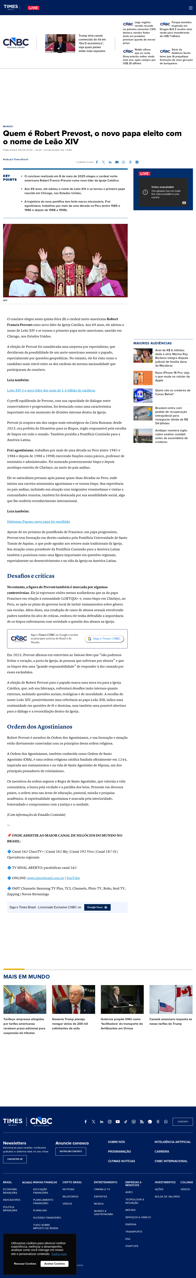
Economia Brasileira (10, 1191)
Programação (119, 1151)
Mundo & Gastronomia (103, 1212)
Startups (131, 1246)
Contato (183, 1121)
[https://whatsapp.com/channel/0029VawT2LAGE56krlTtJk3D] (166, 1122)
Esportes (100, 1196)
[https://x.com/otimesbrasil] (93, 1122)
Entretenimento (105, 1182)
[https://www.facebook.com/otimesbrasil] (85, 1122)
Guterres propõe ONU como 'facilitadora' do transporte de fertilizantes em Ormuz (122, 1023)
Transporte (133, 1231)
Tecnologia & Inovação (134, 1201)
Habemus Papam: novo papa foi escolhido (38, 522)
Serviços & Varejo (138, 1217)
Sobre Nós (116, 1142)
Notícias (68, 1189)
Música (99, 1203)
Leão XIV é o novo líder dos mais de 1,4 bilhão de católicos (51, 390)
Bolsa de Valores (167, 1196)
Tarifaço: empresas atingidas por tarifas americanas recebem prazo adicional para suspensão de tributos (24, 1026)
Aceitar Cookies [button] (54, 1263)
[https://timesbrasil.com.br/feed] (142, 1122)
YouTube (73, 878)
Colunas (186, 1182)
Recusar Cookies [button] (25, 1263)
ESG (127, 1239)
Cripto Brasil (72, 1182)
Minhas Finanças (45, 1182)
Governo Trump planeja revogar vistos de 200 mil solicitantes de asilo (70, 1023)
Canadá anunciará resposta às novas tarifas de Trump (170, 1021)
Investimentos (165, 1182)
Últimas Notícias (121, 1161)
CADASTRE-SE (15, 1159)
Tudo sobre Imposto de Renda (45, 1226)
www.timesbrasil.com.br (45, 878)
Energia (130, 1224)
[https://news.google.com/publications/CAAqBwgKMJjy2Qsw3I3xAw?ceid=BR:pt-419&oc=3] (150, 1122)
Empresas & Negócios (133, 1184)
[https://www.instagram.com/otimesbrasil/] (110, 1122)
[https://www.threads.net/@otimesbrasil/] (158, 1122)
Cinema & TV (102, 1189)
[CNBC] (16, 43)
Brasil (7, 1182)
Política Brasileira (10, 1208)
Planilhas (40, 1210)
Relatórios (70, 1196)
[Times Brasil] (12, 7)
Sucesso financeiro (47, 1217)
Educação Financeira (40, 1191)
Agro (129, 1192)
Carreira (162, 1151)
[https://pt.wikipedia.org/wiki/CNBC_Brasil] (134, 1122)
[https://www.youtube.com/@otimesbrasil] (118, 1122)
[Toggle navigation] (191, 8)
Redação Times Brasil (15, 159)
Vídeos (67, 1203)
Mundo (8, 126)
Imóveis (130, 1210)
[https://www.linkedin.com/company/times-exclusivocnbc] (102, 1122)
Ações (159, 1189)
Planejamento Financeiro (43, 1201)
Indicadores (11, 1199)
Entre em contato (71, 1151)
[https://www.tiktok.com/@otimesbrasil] (126, 1122)
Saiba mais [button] (59, 1254)
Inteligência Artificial (173, 1142)
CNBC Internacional (171, 1161)
